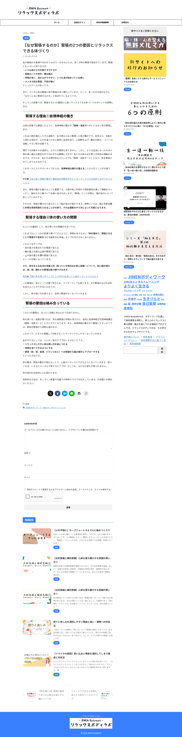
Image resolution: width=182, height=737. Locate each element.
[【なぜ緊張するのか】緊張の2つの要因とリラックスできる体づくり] (65, 393)
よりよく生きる (136, 286)
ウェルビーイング (132, 290)
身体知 (128, 308)
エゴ (143, 291)
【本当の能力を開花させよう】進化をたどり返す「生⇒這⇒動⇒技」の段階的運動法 (145, 169)
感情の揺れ (158, 294)
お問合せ (125, 22)
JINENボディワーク (34, 407)
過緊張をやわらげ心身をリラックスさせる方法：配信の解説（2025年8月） (144, 213)
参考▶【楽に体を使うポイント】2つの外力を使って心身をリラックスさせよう (60, 276)
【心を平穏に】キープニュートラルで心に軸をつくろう (81, 530)
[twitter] (50, 393)
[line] (72, 393)
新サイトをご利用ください (145, 30)
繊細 (125, 304)
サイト (27, 477)
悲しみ (149, 295)
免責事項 (147, 336)
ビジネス (149, 291)
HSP (125, 278)
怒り (144, 295)
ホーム (57, 22)
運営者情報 (135, 343)
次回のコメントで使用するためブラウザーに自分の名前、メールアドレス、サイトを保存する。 (69, 489)
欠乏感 (139, 299)
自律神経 (161, 303)
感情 (27, 403)
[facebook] (57, 393)
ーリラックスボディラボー (91, 716)
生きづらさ (151, 298)
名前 (27, 452)
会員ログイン (79, 22)
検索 (162, 350)
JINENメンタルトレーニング (54, 407)
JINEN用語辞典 (102, 22)
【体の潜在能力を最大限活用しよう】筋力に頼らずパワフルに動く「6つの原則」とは (145, 124)
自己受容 (149, 303)
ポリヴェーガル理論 (131, 295)
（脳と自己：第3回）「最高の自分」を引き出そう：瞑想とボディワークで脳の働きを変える (145, 257)
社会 (162, 299)
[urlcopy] (86, 393)
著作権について (132, 336)
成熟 (125, 299)
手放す (132, 299)
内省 (140, 295)
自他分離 (136, 303)
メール (28, 465)
